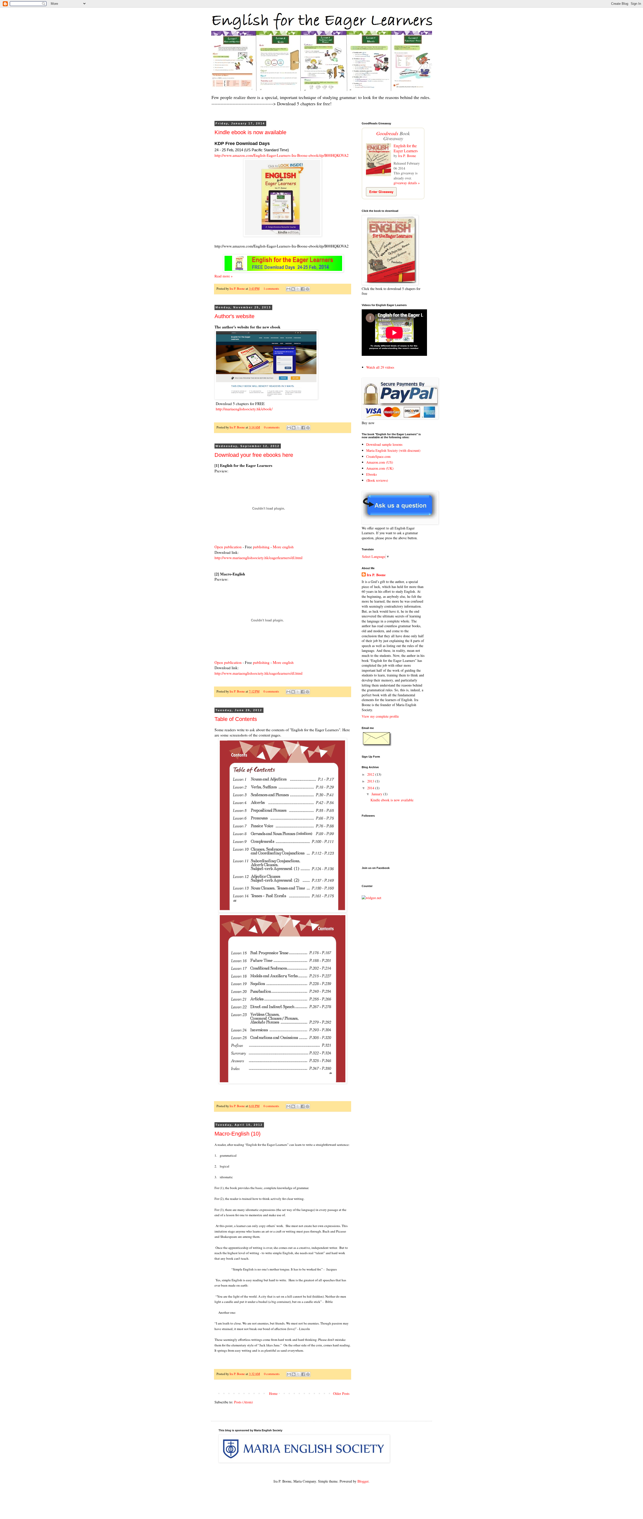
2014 (371, 788)
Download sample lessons (384, 444)
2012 (371, 774)
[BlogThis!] (293, 288)
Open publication (228, 546)
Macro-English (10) (237, 1134)
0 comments (272, 427)
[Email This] (288, 288)
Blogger (362, 1481)
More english (283, 546)
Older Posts (341, 1393)
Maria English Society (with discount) (393, 450)
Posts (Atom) (243, 1402)
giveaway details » (407, 182)
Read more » (224, 276)
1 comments (271, 288)
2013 (371, 781)
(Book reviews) (377, 480)
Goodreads (387, 133)
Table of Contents (236, 719)
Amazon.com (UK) (380, 468)
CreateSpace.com (378, 456)
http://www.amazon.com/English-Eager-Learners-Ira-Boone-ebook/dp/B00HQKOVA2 (282, 155)
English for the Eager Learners (406, 148)
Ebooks (371, 474)
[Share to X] (297, 288)
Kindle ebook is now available (250, 132)
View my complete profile (380, 716)
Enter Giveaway (381, 191)
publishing (261, 546)
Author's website (234, 316)
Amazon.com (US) (379, 462)
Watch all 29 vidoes (380, 367)
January (377, 794)
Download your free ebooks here (254, 455)
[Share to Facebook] (302, 288)
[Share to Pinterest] (307, 288)
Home (273, 1393)
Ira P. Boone (238, 288)
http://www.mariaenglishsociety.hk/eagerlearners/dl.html (258, 557)
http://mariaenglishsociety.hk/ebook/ (244, 408)
